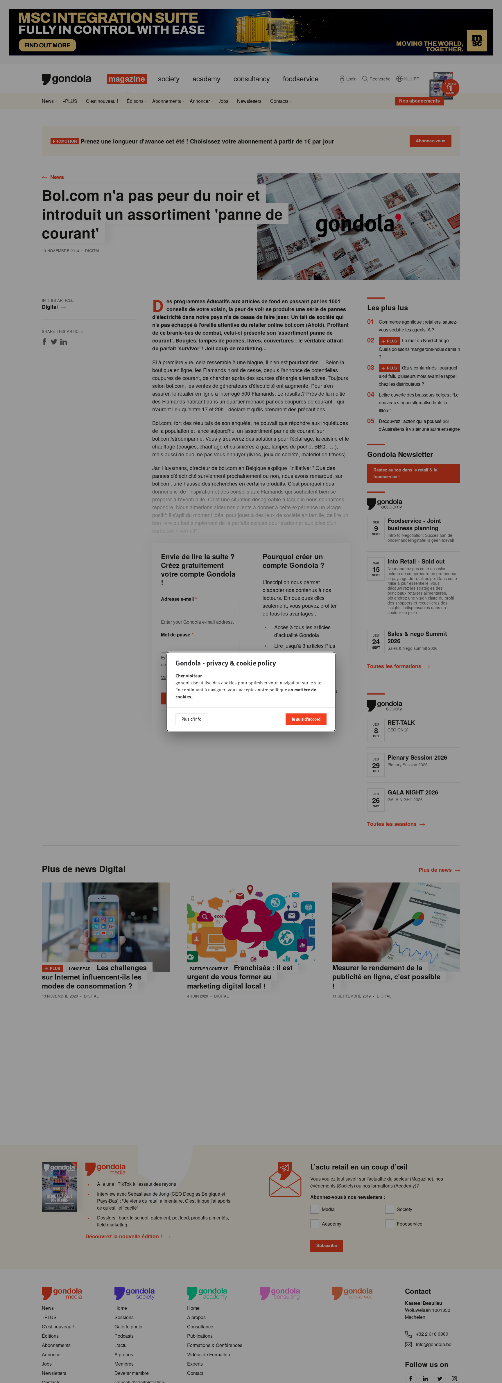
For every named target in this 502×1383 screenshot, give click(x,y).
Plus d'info (191, 719)
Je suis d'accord (306, 719)
